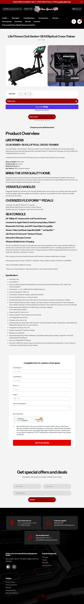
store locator (27, 523)
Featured (45, 557)
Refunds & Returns (12, 593)
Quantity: (12, 94)
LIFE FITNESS (14, 140)
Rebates (8, 587)
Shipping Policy (11, 590)
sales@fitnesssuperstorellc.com (12, 9)
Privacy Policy (10, 582)
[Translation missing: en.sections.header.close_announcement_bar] (81, 2)
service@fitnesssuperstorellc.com (46, 540)
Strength (45, 563)
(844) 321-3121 (28, 9)
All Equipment (46, 565)
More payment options (42, 110)
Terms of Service (11, 585)
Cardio (44, 560)
